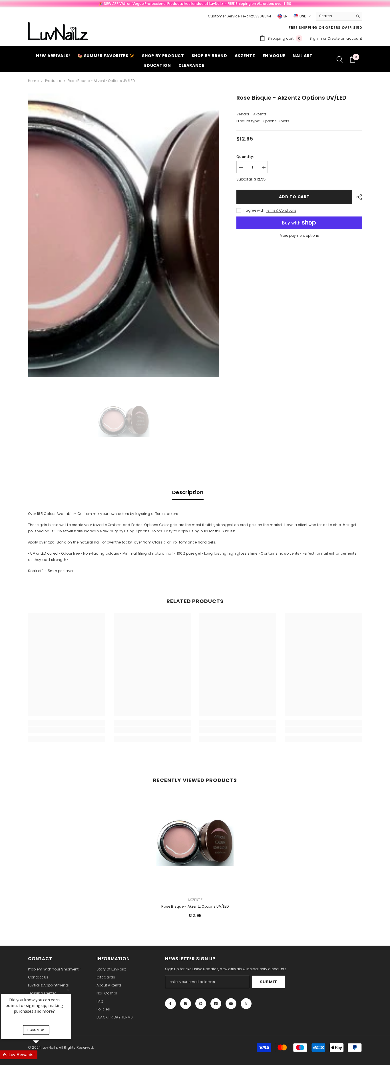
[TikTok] (215, 1003)
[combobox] (334, 16)
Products (53, 80)
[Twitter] (246, 1003)
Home (33, 80)
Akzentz (260, 114)
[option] (124, 235)
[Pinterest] (200, 1003)
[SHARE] (357, 197)
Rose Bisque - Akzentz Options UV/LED (195, 906)
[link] (66, 730)
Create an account (344, 38)
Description (188, 492)
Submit (268, 982)
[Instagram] (185, 1003)
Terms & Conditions (281, 210)
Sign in (316, 38)
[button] (43, 1054)
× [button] (68, 990)
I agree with (254, 210)
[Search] (339, 16)
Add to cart (294, 197)
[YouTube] (231, 1003)
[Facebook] (170, 1003)
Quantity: (245, 156)
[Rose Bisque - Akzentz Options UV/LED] (195, 842)
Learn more (36, 1030)
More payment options (299, 235)
